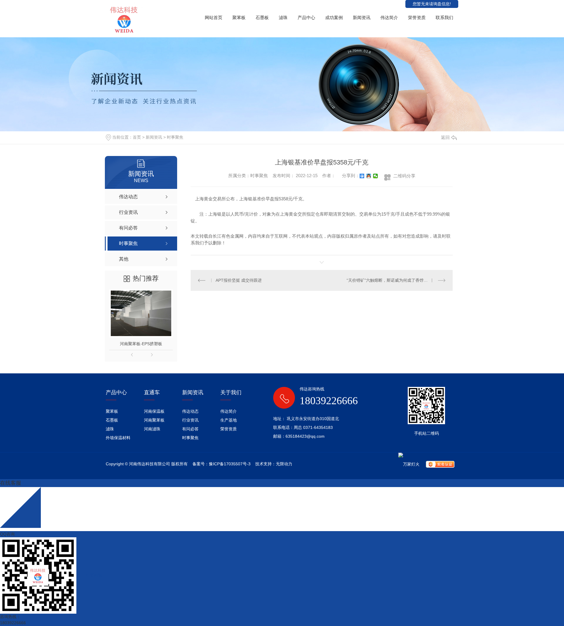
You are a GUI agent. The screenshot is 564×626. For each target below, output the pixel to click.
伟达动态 (190, 411)
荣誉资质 (417, 17)
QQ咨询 (7, 534)
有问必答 (190, 429)
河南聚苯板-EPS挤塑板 (141, 343)
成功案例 (334, 17)
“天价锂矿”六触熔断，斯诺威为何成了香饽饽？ (389, 280)
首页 (137, 137)
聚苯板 (239, 17)
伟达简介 (389, 17)
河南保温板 (154, 411)
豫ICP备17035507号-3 (230, 463)
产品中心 (306, 17)
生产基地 (228, 420)
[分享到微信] (375, 176)
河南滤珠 (152, 429)
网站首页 (213, 17)
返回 (445, 137)
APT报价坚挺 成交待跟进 (239, 280)
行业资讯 (190, 420)
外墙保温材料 (118, 437)
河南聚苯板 (154, 420)
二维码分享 (404, 175)
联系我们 (444, 17)
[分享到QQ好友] (368, 176)
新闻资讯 (361, 17)
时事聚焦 (175, 137)
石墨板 (262, 17)
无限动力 (284, 463)
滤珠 (283, 17)
